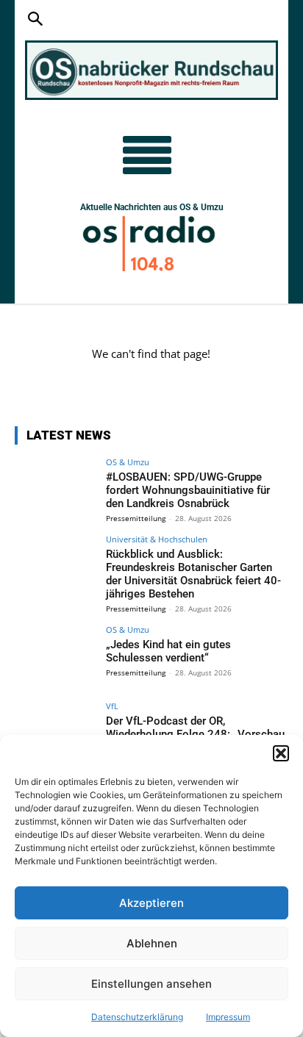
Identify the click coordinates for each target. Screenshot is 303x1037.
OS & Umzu (127, 462)
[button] (281, 753)
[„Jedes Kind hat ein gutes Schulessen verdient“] (56, 656)
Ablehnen (151, 943)
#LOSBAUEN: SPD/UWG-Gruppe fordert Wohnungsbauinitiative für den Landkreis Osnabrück (188, 490)
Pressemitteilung (135, 518)
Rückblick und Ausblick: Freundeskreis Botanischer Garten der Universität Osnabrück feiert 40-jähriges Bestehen (193, 574)
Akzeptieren (151, 903)
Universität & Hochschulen (156, 539)
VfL (112, 706)
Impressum (228, 1016)
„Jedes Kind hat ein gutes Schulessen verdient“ (168, 651)
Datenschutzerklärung (137, 1016)
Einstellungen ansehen (151, 984)
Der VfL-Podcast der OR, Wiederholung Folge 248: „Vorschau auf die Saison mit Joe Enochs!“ (195, 734)
